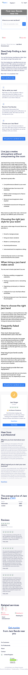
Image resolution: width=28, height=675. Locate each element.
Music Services (11, 44)
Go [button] (24, 24)
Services (3, 44)
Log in (25, 3)
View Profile (14, 425)
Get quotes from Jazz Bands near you (14, 139)
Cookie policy (15, 669)
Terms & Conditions (5, 669)
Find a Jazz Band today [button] (8, 78)
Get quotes (14, 627)
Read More (4, 482)
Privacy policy (24, 669)
